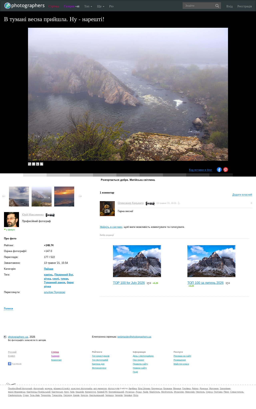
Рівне (226, 392)
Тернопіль (46, 395)
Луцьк (139, 392)
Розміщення (180, 360)
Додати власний (242, 194)
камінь (48, 274)
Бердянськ (156, 388)
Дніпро (195, 388)
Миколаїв (190, 392)
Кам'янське (57, 392)
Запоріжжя (225, 388)
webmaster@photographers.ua (134, 336)
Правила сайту (140, 364)
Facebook (16, 364)
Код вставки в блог (200, 169)
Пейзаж (48, 268)
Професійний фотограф (20, 388)
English (11, 356)
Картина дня (98, 364)
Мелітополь (167, 392)
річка (47, 278)
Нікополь (200, 392)
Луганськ (129, 392)
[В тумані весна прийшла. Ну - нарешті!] (42, 188)
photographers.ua (18, 336)
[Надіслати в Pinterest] (225, 171)
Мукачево (179, 392)
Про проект (138, 360)
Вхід (229, 6)
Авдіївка (133, 388)
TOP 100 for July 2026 (129, 283)
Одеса (209, 392)
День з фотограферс (143, 356)
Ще (99, 6)
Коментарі (56, 360)
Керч (66, 392)
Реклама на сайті (182, 356)
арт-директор (100, 388)
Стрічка (53, 6)
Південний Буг (63, 274)
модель (48, 388)
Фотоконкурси (99, 368)
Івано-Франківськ (16, 392)
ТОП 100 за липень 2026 (205, 283)
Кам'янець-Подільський (38, 392)
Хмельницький (96, 395)
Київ (72, 392)
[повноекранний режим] (41, 164)
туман (64, 278)
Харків (76, 395)
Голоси (8, 308)
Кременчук (90, 392)
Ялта (135, 395)
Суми (26, 395)
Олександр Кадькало (131, 203)
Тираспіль (57, 395)
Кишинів (80, 392)
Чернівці (128, 395)
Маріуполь (154, 392)
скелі (55, 278)
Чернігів (119, 395)
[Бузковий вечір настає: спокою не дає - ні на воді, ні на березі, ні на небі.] (64, 188)
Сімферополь (15, 395)
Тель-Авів (35, 395)
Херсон (84, 395)
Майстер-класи (181, 364)
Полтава (218, 392)
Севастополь (237, 392)
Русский (12, 352)
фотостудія (113, 388)
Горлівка (186, 388)
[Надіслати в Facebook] (219, 171)
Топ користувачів (100, 356)
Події (135, 372)
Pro (111, 6)
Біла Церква (144, 388)
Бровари (167, 388)
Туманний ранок (54, 282)
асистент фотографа (81, 388)
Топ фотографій (100, 360)
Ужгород (67, 395)
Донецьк (204, 388)
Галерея (71, 6)
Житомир (214, 388)
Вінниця (177, 388)
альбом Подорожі (54, 292)
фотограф (38, 388)
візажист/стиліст (62, 388)
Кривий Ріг (102, 392)
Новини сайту (140, 368)
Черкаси (109, 395)
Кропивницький (116, 392)
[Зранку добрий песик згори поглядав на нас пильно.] (19, 188)
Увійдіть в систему (111, 226)
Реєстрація (244, 6)
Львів (145, 392)
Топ (87, 6)
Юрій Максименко (33, 214)
